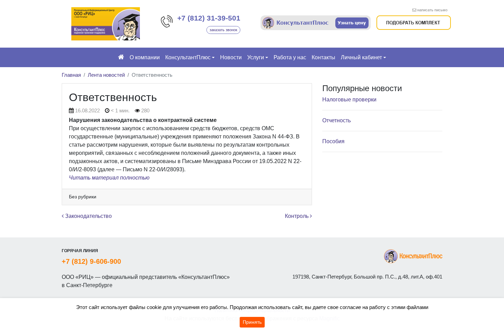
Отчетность (336, 120)
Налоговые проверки (349, 99)
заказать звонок (223, 30)
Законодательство (88, 216)
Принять (252, 322)
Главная (71, 75)
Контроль (297, 216)
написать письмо (432, 10)
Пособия (333, 141)
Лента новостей (106, 75)
